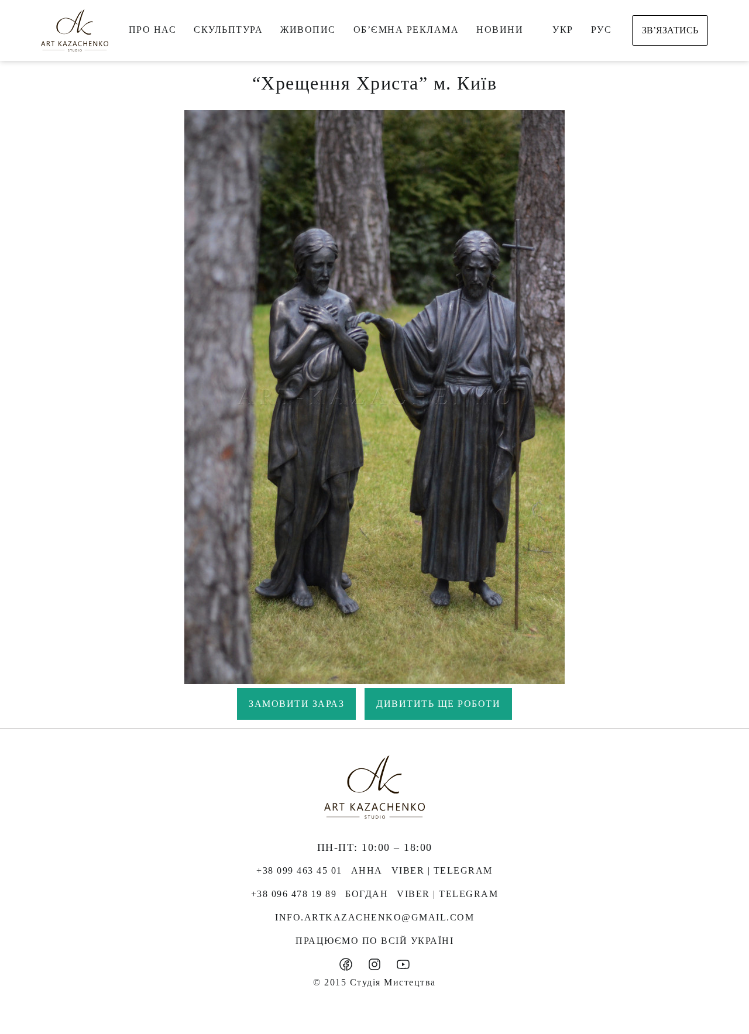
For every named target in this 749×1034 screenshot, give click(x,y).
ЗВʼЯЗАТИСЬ (670, 30)
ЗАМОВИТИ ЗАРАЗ (296, 704)
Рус (601, 30)
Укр (562, 30)
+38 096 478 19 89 (294, 894)
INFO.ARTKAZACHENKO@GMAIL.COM (374, 917)
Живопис (308, 30)
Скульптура (228, 30)
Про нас (153, 30)
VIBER (408, 870)
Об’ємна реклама (406, 30)
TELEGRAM (463, 870)
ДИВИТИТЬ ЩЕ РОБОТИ (438, 704)
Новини (499, 30)
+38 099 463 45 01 (299, 870)
